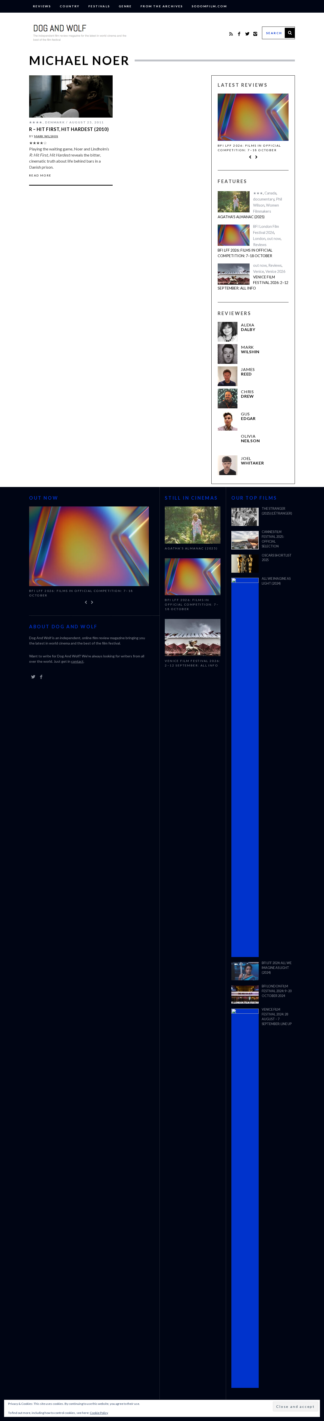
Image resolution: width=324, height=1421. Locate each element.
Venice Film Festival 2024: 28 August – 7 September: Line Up (277, 1017)
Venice (258, 271)
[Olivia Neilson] (227, 443)
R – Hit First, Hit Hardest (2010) (69, 129)
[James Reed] (227, 376)
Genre (125, 6)
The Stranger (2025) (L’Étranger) (277, 511)
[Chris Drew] (227, 398)
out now (274, 238)
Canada (270, 193)
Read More (40, 175)
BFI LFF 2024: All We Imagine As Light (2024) (277, 967)
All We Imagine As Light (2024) (276, 581)
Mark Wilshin (46, 136)
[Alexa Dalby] (227, 332)
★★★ (258, 193)
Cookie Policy (99, 1413)
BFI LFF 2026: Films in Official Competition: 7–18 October (249, 148)
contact (77, 661)
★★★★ (36, 122)
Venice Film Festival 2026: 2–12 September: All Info (253, 282)
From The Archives (161, 6)
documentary (263, 199)
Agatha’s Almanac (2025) (241, 217)
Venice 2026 (275, 271)
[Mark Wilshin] (227, 354)
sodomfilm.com (209, 6)
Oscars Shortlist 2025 (277, 557)
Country (70, 6)
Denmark (55, 122)
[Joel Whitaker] (227, 465)
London (259, 238)
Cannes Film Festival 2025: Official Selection (273, 539)
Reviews (42, 6)
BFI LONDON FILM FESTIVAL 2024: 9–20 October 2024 (277, 991)
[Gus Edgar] (227, 421)
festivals (99, 6)
